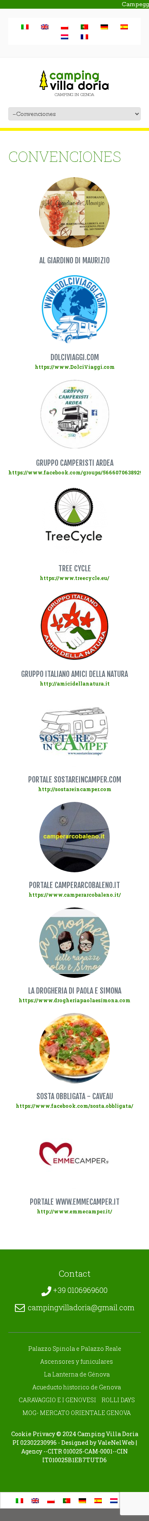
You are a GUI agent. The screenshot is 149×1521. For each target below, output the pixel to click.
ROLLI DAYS (118, 1400)
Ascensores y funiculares (76, 1361)
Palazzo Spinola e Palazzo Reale (74, 1349)
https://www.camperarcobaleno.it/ (75, 894)
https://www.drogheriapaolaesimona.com (74, 1000)
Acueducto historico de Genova (76, 1387)
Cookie (21, 1434)
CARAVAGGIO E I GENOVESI (57, 1400)
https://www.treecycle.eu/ (74, 578)
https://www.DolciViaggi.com (75, 366)
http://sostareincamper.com (74, 789)
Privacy (44, 1434)
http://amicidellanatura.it (75, 683)
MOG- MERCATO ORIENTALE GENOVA (76, 1413)
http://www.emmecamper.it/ (74, 1211)
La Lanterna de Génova (77, 1374)
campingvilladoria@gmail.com (81, 1307)
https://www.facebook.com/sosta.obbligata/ (74, 1105)
